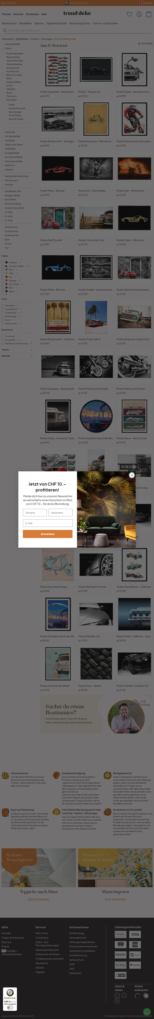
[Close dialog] (131, 475)
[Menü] (15, 989)
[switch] (10, 1007)
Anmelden (48, 534)
